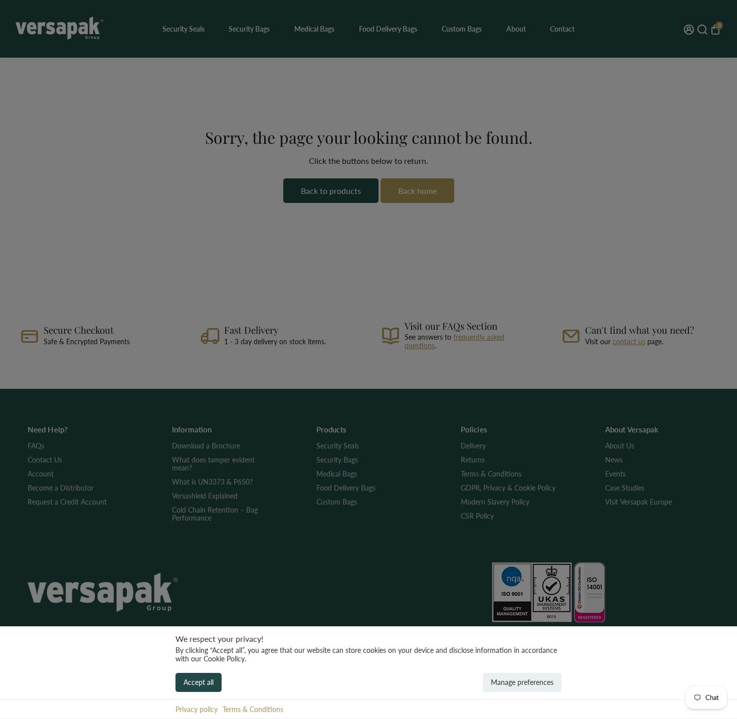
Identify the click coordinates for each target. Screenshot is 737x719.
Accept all (198, 682)
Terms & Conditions (253, 709)
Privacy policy (196, 709)
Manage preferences (522, 682)
